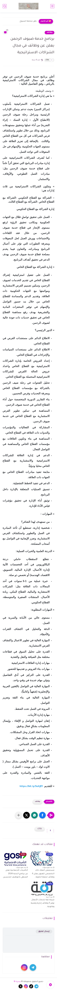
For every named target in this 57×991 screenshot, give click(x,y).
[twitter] (21, 986)
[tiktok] (31, 986)
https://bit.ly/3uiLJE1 (31, 786)
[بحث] (5, 6)
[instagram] (24, 967)
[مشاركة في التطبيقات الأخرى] (18, 815)
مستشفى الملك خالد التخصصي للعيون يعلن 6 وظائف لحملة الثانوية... (43, 873)
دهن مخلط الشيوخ (28, 21)
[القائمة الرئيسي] (52, 6)
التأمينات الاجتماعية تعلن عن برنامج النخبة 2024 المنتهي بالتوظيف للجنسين (15, 873)
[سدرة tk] (28, 6)
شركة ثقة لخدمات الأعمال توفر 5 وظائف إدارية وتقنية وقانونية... (42, 903)
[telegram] (33, 967)
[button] (42, 815)
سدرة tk (17, 982)
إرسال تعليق (44, 931)
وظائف (49, 32)
